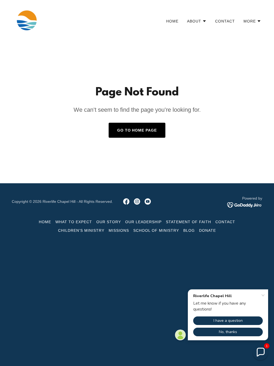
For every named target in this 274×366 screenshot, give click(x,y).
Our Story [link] (108, 222)
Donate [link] (207, 230)
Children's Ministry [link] (81, 230)
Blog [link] (189, 230)
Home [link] (172, 21)
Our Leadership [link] (143, 222)
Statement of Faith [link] (188, 222)
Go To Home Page (137, 130)
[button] (197, 21)
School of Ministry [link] (156, 230)
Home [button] (45, 222)
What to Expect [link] (73, 222)
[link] (27, 20)
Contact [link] (225, 21)
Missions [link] (119, 230)
